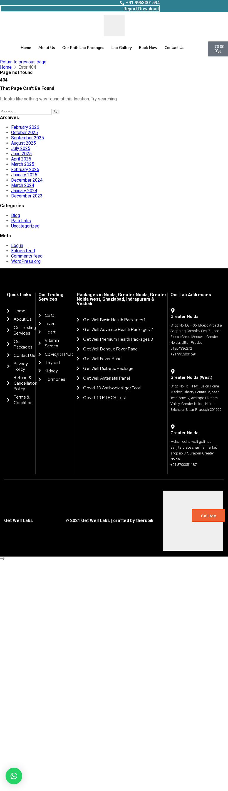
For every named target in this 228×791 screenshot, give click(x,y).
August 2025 (23, 143)
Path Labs (21, 220)
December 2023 (27, 196)
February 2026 (25, 127)
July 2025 (20, 148)
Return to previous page (23, 62)
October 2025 (24, 132)
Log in (17, 245)
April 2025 (21, 159)
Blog (15, 215)
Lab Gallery (121, 47)
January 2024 (24, 190)
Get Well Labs (18, 520)
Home (26, 47)
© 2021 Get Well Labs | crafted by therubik (109, 520)
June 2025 (21, 153)
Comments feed (27, 256)
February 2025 (25, 169)
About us (46, 47)
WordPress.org (26, 261)
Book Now (148, 47)
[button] (14, 776)
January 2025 (24, 174)
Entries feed (23, 250)
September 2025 (27, 137)
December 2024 (27, 180)
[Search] (56, 112)
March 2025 (22, 164)
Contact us (174, 47)
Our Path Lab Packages (83, 47)
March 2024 (22, 185)
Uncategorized (25, 226)
